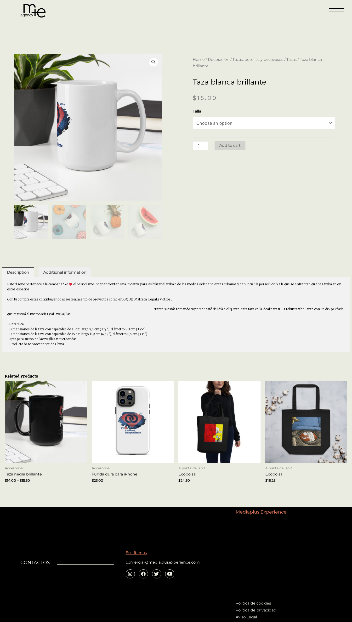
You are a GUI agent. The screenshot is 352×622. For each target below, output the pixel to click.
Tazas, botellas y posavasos (258, 59)
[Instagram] (130, 573)
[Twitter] (156, 573)
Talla (197, 111)
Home (199, 59)
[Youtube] (169, 573)
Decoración (218, 59)
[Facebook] (143, 573)
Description (18, 272)
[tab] (18, 272)
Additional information (64, 272)
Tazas (291, 59)
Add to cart (230, 145)
